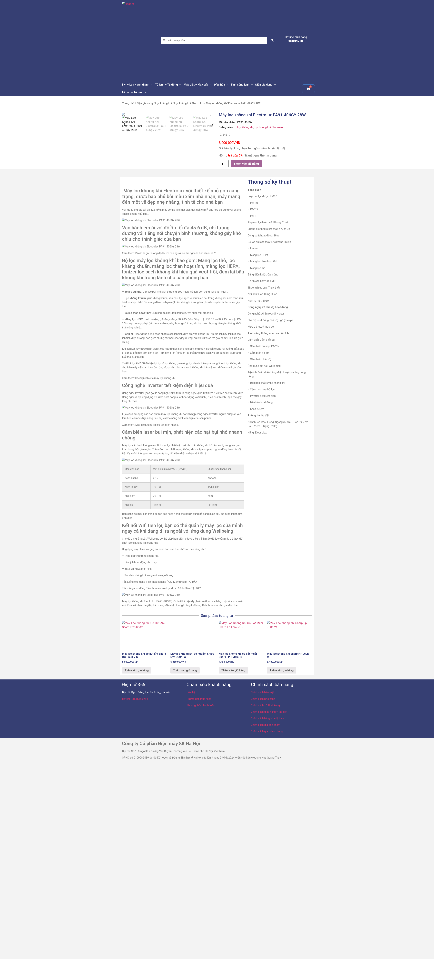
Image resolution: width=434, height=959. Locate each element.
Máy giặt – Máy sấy (196, 84)
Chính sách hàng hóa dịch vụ (267, 718)
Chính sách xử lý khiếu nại (266, 705)
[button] (124, 123)
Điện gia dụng (263, 84)
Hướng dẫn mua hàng (198, 698)
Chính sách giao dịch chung (267, 731)
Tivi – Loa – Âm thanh (135, 84)
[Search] (272, 40)
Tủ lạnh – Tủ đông (166, 84)
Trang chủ (128, 103)
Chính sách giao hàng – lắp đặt (269, 711)
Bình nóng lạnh (240, 84)
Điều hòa (219, 84)
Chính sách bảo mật (262, 692)
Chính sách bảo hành (263, 698)
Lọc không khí (163, 103)
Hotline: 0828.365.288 (135, 698)
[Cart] (308, 88)
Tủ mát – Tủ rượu (132, 92)
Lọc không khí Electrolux (189, 103)
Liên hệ (190, 692)
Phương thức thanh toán (200, 705)
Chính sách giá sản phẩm (265, 724)
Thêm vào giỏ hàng (246, 163)
